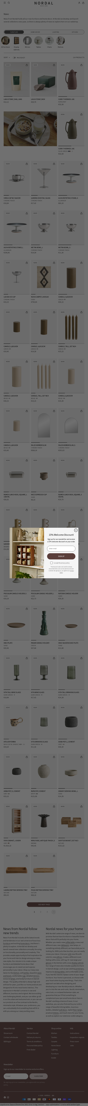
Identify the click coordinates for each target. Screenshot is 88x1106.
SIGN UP (61, 556)
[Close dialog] (75, 530)
